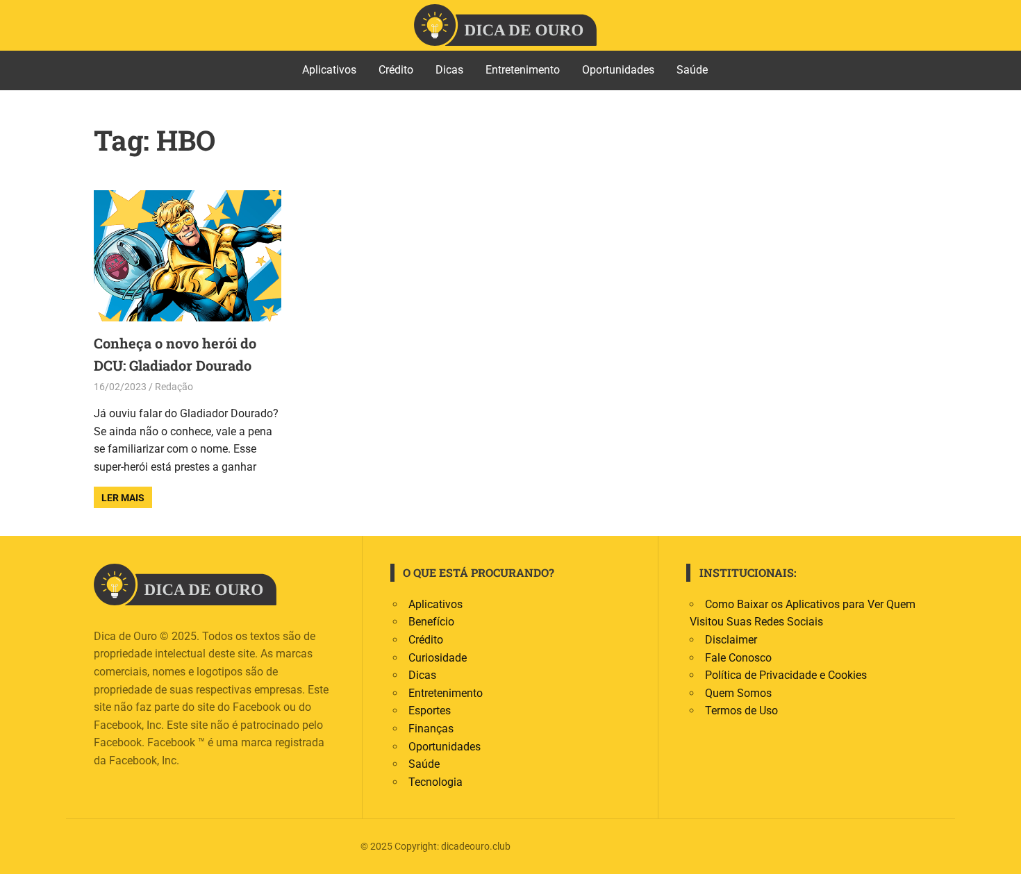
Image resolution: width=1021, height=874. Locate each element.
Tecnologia (435, 782)
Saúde (692, 69)
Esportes (429, 710)
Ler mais (122, 497)
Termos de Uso (741, 710)
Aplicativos (329, 69)
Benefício (431, 621)
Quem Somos (738, 693)
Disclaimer (731, 639)
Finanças (431, 728)
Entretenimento (522, 69)
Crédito (396, 69)
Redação (174, 386)
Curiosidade (437, 657)
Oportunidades (618, 69)
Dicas (449, 69)
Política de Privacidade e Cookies (786, 675)
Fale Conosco (738, 657)
